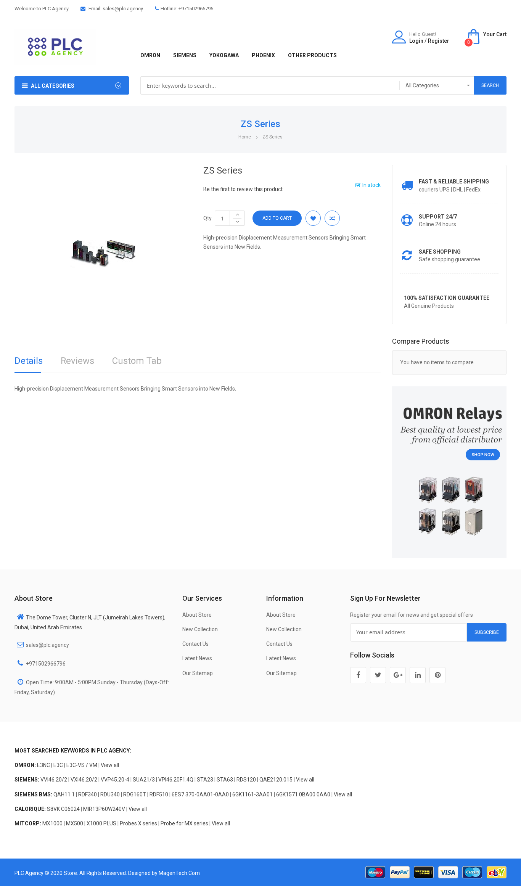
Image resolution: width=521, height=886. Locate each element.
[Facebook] (358, 675)
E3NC (43, 765)
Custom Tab (137, 360)
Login (416, 41)
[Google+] (398, 675)
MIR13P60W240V (104, 809)
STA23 (205, 780)
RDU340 (110, 794)
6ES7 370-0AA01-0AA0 (200, 794)
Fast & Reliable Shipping (454, 181)
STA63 (225, 780)
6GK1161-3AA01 (252, 794)
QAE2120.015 (276, 780)
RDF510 (159, 794)
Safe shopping (440, 252)
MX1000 (52, 823)
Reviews (77, 360)
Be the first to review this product (243, 189)
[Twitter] (378, 675)
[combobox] (270, 85)
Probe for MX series (184, 823)
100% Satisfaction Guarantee (446, 298)
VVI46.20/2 (53, 780)
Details (28, 360)
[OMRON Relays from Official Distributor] (449, 472)
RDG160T (134, 794)
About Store (197, 615)
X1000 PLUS (101, 823)
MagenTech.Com (179, 873)
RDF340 (87, 794)
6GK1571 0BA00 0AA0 (303, 794)
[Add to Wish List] (313, 218)
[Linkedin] (418, 675)
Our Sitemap (197, 673)
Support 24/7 (438, 217)
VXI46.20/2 (84, 780)
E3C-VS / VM (81, 765)
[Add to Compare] (332, 218)
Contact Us (195, 644)
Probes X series (138, 823)
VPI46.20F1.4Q (175, 780)
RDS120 (246, 780)
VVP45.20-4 (115, 780)
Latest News (197, 658)
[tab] (28, 363)
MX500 (74, 823)
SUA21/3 (144, 780)
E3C (58, 765)
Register (438, 41)
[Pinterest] (437, 675)
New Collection (200, 629)
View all (110, 765)
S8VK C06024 (63, 809)
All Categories (52, 86)
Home (244, 137)
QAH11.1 (64, 794)
